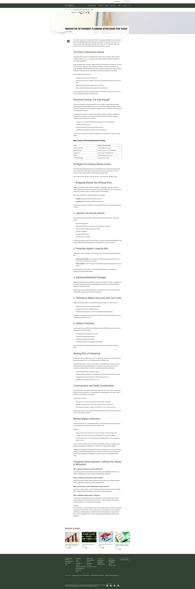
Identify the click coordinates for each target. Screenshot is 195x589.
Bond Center (126, 584)
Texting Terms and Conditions (80, 566)
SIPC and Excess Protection (91, 566)
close (129, 580)
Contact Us (125, 5)
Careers (77, 560)
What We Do (100, 5)
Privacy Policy (89, 565)
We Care (77, 571)
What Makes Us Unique (92, 5)
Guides (70, 9)
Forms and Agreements (90, 560)
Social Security (85, 59)
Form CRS (88, 561)
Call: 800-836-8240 (117, 1)
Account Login (127, 1)
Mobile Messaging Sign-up (80, 568)
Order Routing (89, 563)
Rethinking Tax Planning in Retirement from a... (112, 575)
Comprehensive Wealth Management (68, 559)
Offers (119, 5)
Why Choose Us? (78, 569)
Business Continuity (90, 558)
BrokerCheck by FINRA (124, 559)
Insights (66, 564)
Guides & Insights (113, 5)
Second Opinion (78, 563)
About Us (106, 5)
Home (66, 9)
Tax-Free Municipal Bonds (69, 561)
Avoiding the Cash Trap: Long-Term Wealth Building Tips (81, 575)
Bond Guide (78, 565)
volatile (97, 379)
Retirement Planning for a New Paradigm (97, 575)
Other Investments (68, 563)
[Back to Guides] (68, 278)
